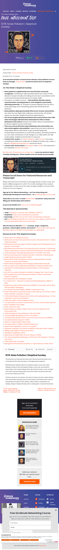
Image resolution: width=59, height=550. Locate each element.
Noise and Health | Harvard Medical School (18, 300)
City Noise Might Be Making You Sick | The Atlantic (21, 315)
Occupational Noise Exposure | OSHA (16, 320)
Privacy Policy (42, 545)
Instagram (31, 139)
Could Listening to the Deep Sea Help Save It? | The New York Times (27, 253)
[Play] (22, 169)
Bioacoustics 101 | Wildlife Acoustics (16, 238)
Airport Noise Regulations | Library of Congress (20, 326)
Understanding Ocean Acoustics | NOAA (18, 257)
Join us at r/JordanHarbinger (31, 205)
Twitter (24, 139)
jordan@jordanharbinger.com (19, 143)
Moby (24, 226)
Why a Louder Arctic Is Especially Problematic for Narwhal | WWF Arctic (28, 266)
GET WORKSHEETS (29, 413)
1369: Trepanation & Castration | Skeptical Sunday (31, 459)
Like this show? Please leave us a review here (18, 152)
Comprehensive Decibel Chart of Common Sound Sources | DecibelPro (28, 318)
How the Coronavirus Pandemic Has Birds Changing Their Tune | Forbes (28, 272)
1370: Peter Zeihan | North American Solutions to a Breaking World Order (32, 451)
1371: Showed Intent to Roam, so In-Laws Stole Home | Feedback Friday (32, 443)
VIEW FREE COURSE (29, 481)
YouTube (42, 139)
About (26, 503)
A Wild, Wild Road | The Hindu (14, 341)
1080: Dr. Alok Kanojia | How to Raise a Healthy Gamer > (46, 389)
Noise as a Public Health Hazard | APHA (17, 322)
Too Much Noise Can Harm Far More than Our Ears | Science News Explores (29, 302)
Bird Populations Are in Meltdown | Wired (18, 279)
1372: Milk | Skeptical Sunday (31, 434)
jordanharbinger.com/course (44, 194)
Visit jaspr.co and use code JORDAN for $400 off (25, 213)
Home (26, 495)
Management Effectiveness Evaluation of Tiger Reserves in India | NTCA (28, 344)
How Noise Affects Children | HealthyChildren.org (21, 324)
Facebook (41, 499)
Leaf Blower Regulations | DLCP (14, 333)
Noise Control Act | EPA (12, 307)
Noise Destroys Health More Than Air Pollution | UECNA (22, 335)
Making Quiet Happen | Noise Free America (18, 331)
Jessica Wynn (20, 82)
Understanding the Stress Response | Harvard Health (22, 313)
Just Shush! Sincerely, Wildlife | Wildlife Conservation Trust (24, 290)
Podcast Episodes (17, 73)
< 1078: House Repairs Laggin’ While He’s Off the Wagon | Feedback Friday (11, 390)
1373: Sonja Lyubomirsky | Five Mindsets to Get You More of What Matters (32, 427)
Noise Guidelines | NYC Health (14, 305)
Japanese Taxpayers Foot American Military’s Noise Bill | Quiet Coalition (28, 328)
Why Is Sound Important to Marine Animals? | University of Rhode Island (28, 255)
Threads (40, 146)
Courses (26, 507)
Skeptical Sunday (28, 73)
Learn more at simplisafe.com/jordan (26, 215)
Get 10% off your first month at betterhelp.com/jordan (31, 217)
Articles (26, 499)
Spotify (52, 499)
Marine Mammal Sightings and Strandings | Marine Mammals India (27, 264)
